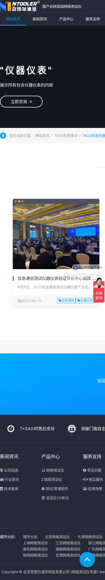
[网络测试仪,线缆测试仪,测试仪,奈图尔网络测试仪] (20, 6)
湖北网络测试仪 (35, 549)
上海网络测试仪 (35, 543)
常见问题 (93, 470)
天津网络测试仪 (89, 536)
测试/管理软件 (56, 488)
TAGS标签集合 (66, 135)
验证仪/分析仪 (57, 498)
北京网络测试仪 (57, 536)
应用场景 (94, 488)
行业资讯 (11, 479)
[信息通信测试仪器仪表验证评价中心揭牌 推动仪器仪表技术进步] (56, 236)
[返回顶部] (87, 559)
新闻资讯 (40, 19)
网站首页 (13, 19)
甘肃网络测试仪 (68, 555)
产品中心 (66, 19)
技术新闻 (10, 488)
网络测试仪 (54, 470)
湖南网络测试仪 (68, 549)
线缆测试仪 (52, 479)
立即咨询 (20, 101)
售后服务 (95, 479)
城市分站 (30, 536)
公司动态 (10, 470)
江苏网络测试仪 (68, 543)
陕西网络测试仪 (35, 555)
